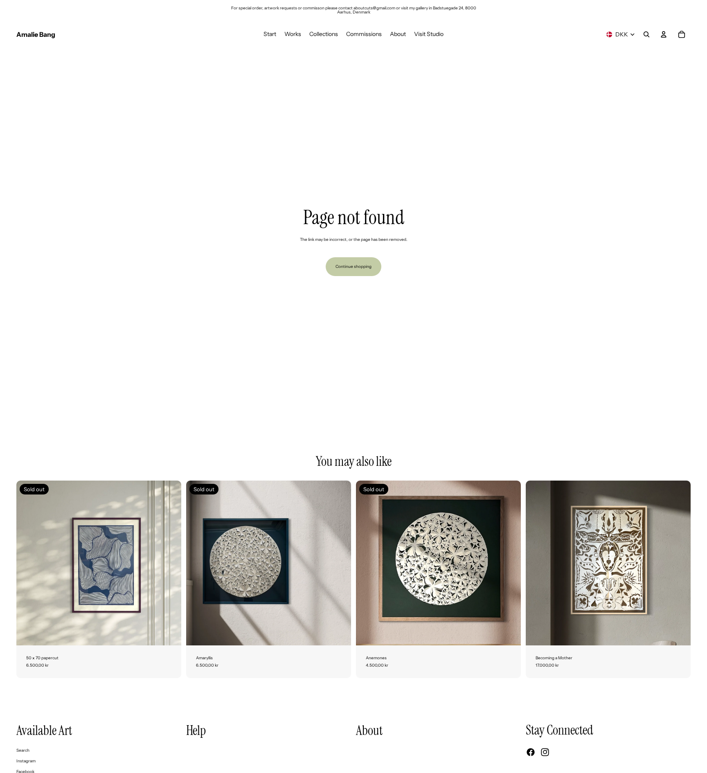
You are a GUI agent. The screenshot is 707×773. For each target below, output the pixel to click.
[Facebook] (531, 752)
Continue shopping (353, 266)
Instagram (26, 760)
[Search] (646, 34)
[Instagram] (545, 752)
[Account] (664, 34)
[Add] (678, 632)
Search (22, 750)
